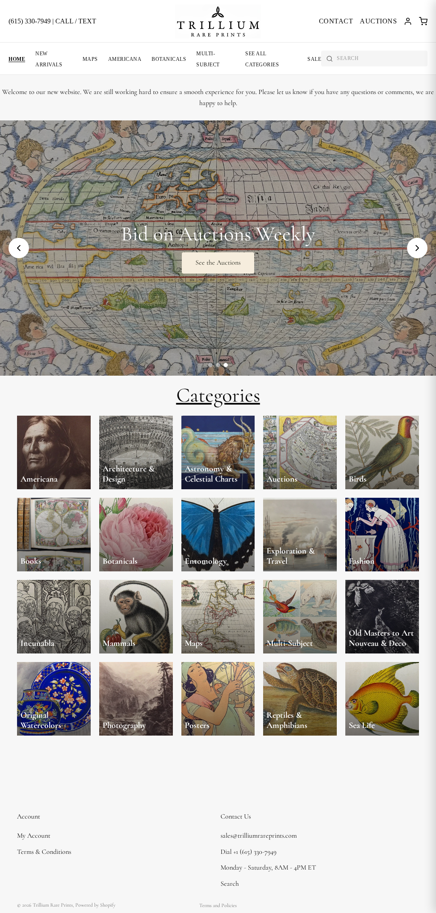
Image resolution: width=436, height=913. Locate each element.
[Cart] (423, 21)
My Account (33, 835)
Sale (314, 59)
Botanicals (169, 59)
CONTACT (336, 21)
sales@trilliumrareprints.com (259, 835)
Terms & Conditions (44, 851)
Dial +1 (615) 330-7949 (248, 851)
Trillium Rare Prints (53, 905)
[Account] (408, 21)
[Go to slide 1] (210, 365)
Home (17, 59)
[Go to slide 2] (218, 365)
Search (230, 883)
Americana (125, 59)
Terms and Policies (218, 905)
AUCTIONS (378, 21)
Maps (90, 59)
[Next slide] (417, 248)
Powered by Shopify (95, 905)
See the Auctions (218, 262)
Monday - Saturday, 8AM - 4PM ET (268, 867)
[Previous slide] (19, 248)
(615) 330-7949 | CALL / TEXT (52, 21)
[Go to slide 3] (226, 365)
